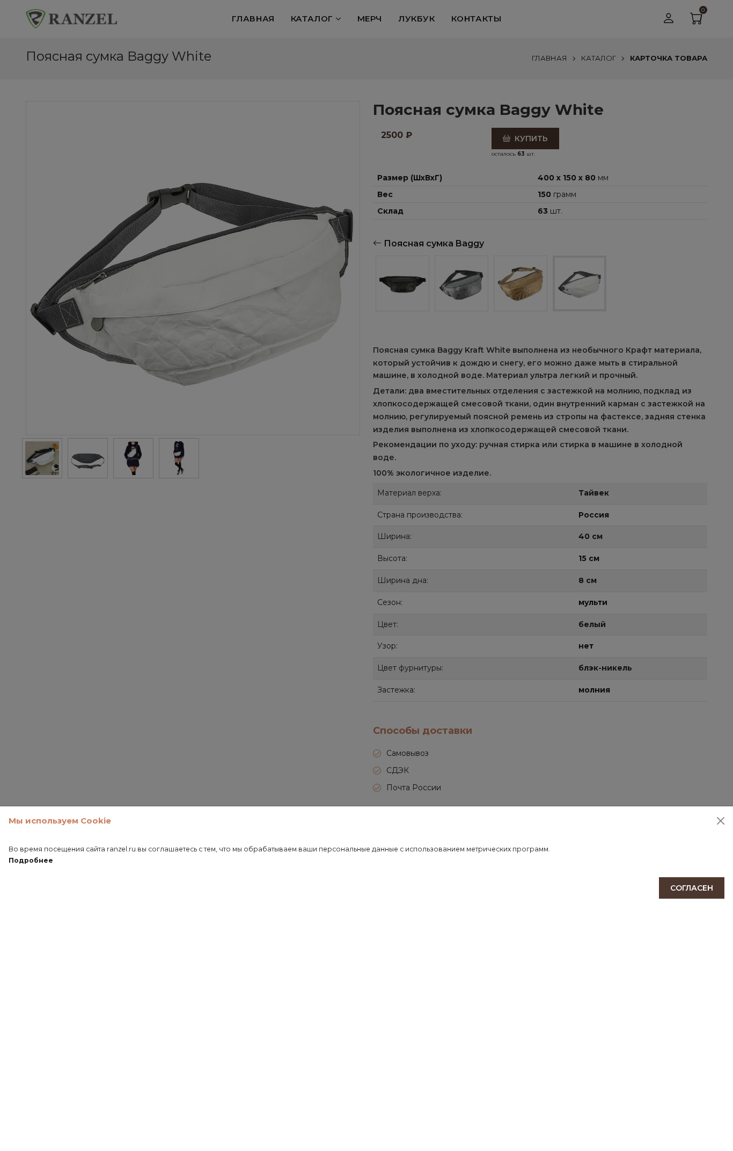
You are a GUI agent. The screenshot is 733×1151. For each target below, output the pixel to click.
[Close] (721, 821)
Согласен (691, 888)
